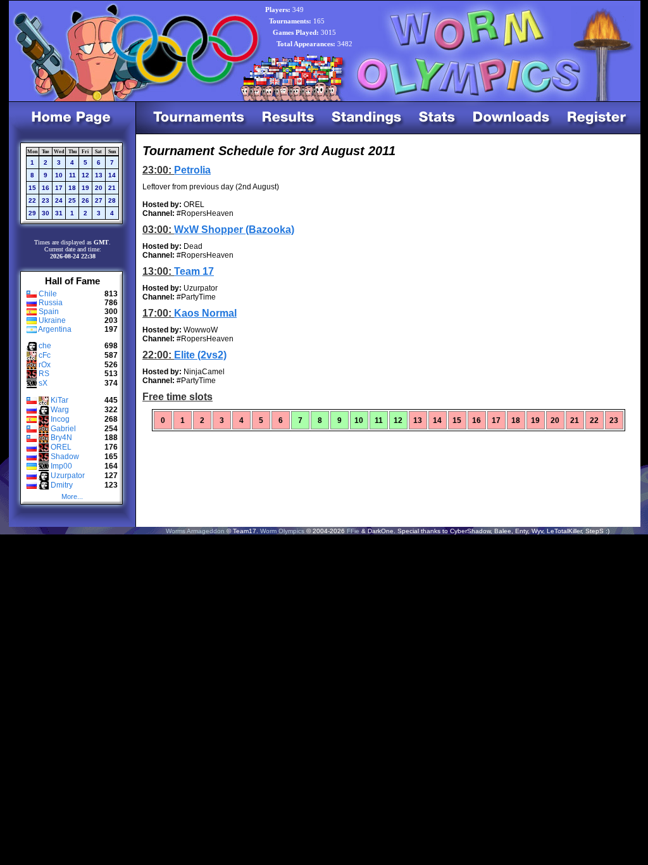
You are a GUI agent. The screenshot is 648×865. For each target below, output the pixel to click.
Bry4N (61, 437)
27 (99, 200)
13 (99, 175)
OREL (61, 447)
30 (45, 213)
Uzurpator (68, 475)
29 (32, 213)
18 (72, 187)
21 (112, 187)
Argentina (55, 329)
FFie (353, 530)
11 (72, 175)
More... (72, 496)
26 (85, 200)
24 (59, 200)
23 (45, 200)
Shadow (65, 456)
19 (85, 187)
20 (99, 187)
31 (59, 213)
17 (59, 187)
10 (59, 175)
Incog (60, 419)
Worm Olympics (282, 530)
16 (45, 187)
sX (43, 383)
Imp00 (61, 466)
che (45, 345)
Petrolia (192, 170)
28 (112, 200)
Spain (49, 311)
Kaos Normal (205, 313)
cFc (45, 355)
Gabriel (63, 428)
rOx (45, 364)
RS (44, 373)
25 (72, 200)
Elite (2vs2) (200, 355)
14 (112, 175)
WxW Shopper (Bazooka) (234, 229)
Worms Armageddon (195, 530)
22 (32, 200)
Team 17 (194, 271)
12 (85, 175)
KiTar (59, 400)
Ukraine (52, 320)
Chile (48, 293)
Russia (51, 302)
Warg (60, 409)
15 (32, 187)
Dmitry (62, 485)
